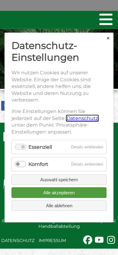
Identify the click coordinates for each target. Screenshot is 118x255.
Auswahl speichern (59, 179)
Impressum (52, 240)
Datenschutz (17, 240)
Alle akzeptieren (59, 192)
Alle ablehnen (59, 205)
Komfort (38, 164)
